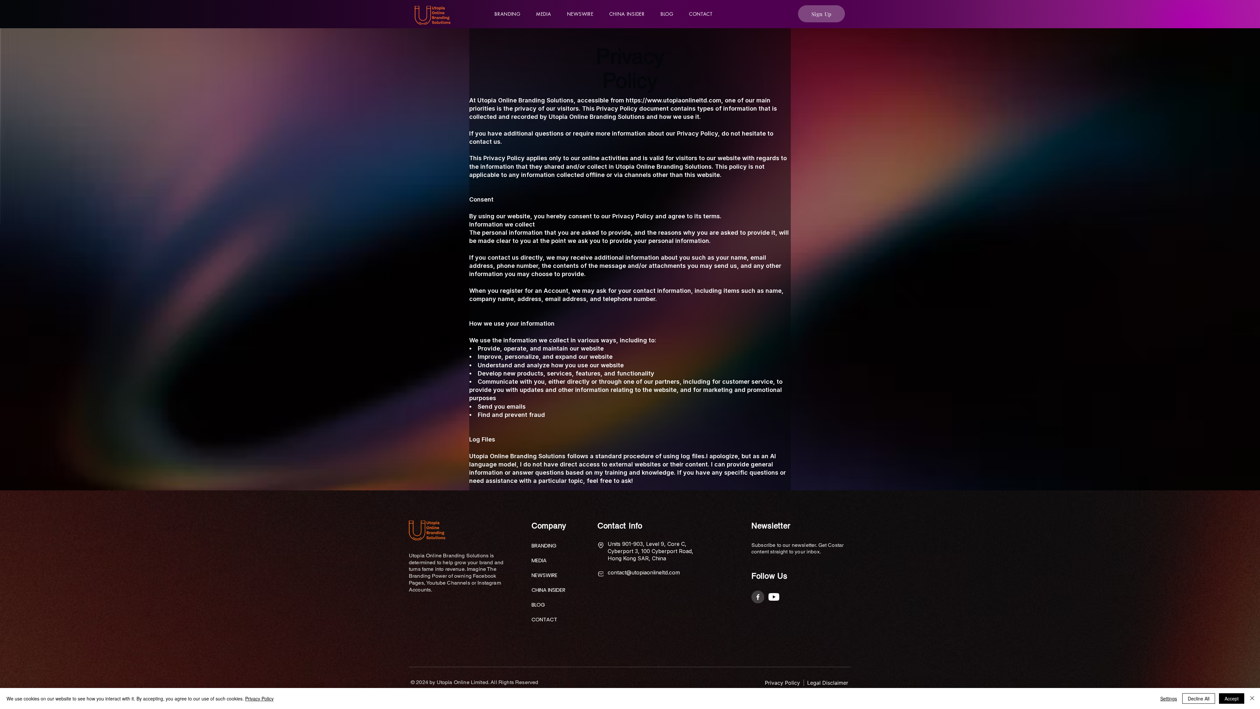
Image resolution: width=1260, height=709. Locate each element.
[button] (543, 14)
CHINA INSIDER (547, 590)
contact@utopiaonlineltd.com (644, 572)
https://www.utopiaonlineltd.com (673, 100)
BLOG (538, 605)
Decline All (1198, 698)
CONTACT (544, 619)
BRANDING (544, 545)
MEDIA (539, 560)
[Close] (1252, 698)
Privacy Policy (259, 698)
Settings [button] (1168, 698)
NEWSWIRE (544, 575)
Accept (1232, 698)
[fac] (757, 597)
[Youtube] (773, 597)
